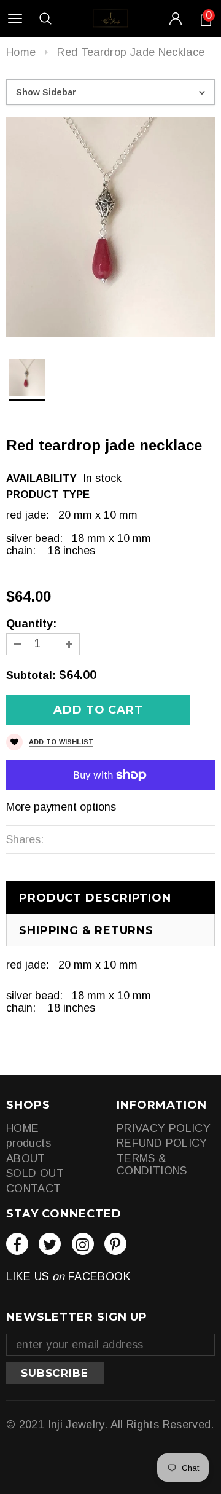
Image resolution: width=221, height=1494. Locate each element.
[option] (110, 227)
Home (21, 52)
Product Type (48, 494)
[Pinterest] (115, 1244)
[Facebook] (17, 1244)
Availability (41, 478)
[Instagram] (83, 1244)
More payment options (61, 807)
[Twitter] (50, 1244)
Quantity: (31, 624)
